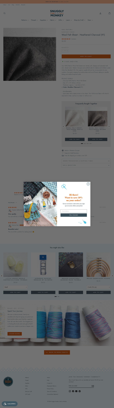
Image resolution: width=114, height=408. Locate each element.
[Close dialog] (88, 183)
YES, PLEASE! (73, 215)
